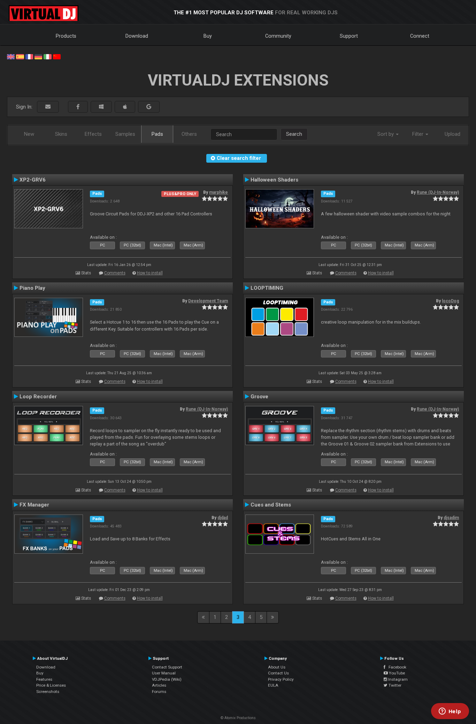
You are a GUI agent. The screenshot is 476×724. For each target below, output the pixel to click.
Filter (418, 134)
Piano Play (32, 288)
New (29, 134)
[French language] (29, 56)
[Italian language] (47, 56)
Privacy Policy (281, 679)
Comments (114, 273)
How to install (150, 273)
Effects (93, 134)
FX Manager (34, 505)
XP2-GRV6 (33, 180)
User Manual (164, 673)
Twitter (394, 685)
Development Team (208, 300)
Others (189, 134)
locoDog (450, 300)
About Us (276, 667)
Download (136, 36)
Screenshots (47, 691)
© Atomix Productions (238, 718)
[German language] (38, 56)
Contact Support (167, 667)
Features (44, 679)
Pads (157, 134)
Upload (452, 134)
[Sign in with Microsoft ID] (101, 107)
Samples (125, 134)
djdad (222, 517)
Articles (159, 685)
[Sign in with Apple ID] (125, 107)
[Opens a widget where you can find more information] (450, 712)
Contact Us (278, 673)
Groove (259, 396)
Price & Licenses (51, 685)
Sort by (386, 134)
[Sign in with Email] (48, 107)
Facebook (395, 667)
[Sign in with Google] (149, 107)
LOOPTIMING (267, 288)
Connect (419, 36)
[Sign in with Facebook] (78, 107)
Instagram (397, 679)
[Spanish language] (20, 56)
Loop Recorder (38, 396)
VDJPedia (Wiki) (167, 679)
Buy (208, 36)
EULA (273, 685)
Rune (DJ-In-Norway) (438, 192)
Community (278, 36)
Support (349, 36)
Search (294, 134)
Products (66, 36)
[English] (11, 56)
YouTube (396, 673)
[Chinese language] (57, 56)
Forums (159, 691)
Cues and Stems (271, 505)
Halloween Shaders (274, 180)
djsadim (451, 517)
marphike (218, 192)
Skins (61, 134)
